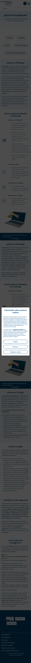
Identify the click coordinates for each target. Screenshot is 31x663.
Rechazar (15, 347)
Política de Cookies (18, 329)
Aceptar (15, 341)
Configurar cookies (15, 352)
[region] (16, 331)
